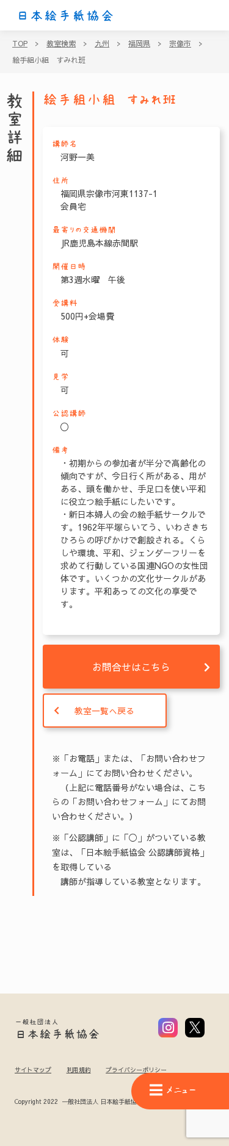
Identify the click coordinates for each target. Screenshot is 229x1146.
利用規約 (79, 1069)
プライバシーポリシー (136, 1069)
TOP (19, 43)
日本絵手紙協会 (65, 16)
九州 (102, 43)
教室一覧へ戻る (104, 710)
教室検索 (61, 43)
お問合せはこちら (131, 666)
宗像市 (180, 43)
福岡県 (139, 43)
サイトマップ (33, 1069)
